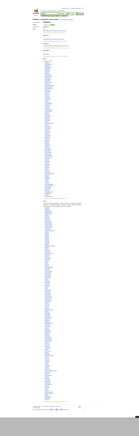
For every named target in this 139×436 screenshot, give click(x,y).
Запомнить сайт (65, 8)
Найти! (80, 13)
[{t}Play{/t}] (48, 26)
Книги (57, 15)
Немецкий (34, 24)
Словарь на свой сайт (75, 8)
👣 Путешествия (37, 407)
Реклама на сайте (57, 406)
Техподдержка (51, 406)
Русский (34, 28)
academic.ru (36, 15)
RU (82, 8)
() (60, 30)
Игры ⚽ (64, 15)
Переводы (51, 15)
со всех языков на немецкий (66, 19)
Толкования (44, 15)
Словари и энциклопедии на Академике (53, 11)
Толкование (46, 25)
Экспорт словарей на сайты (38, 409)
